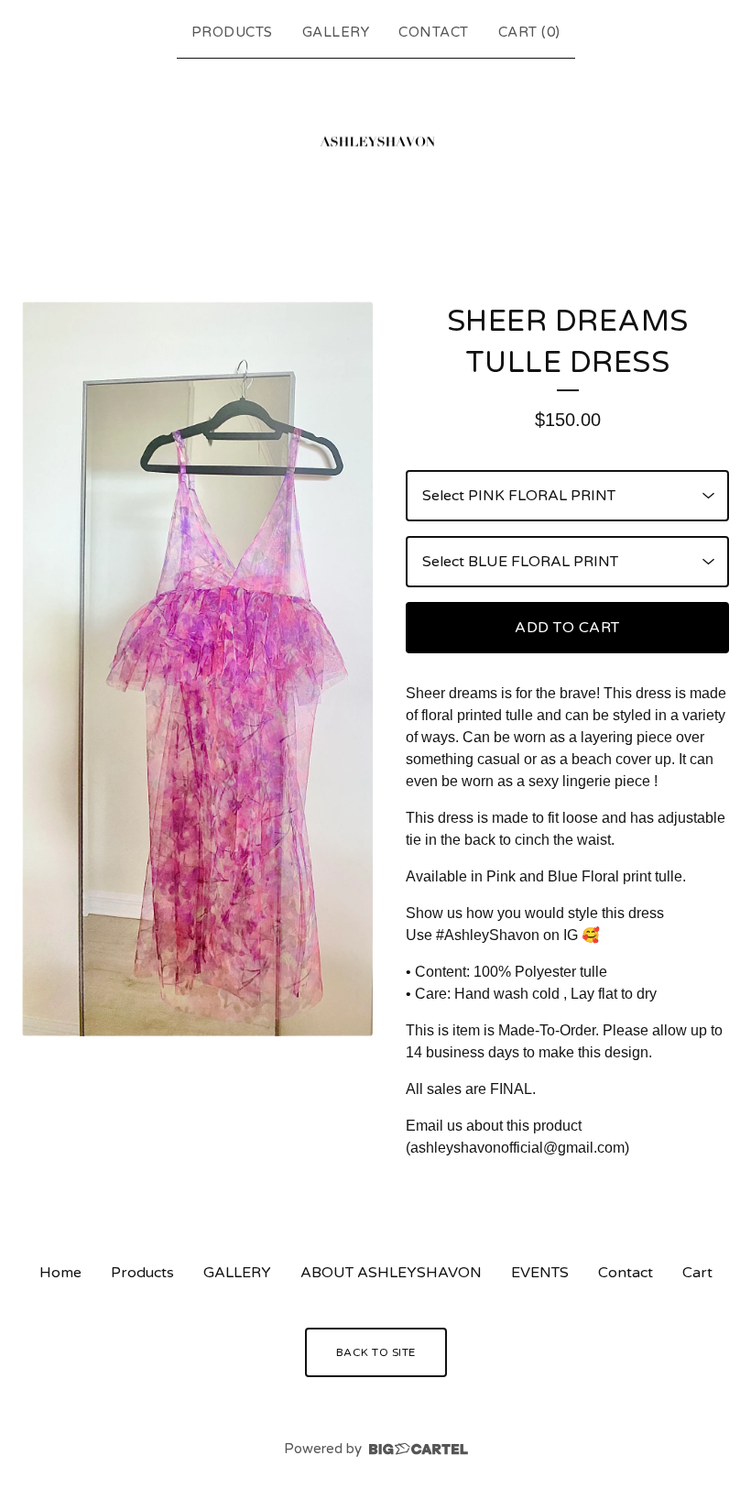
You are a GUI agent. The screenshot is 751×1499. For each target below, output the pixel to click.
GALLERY (336, 32)
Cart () (529, 32)
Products (232, 32)
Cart (697, 1273)
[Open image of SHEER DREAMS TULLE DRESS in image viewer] (197, 668)
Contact (433, 32)
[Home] (375, 147)
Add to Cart (567, 627)
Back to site (376, 1352)
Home (60, 1273)
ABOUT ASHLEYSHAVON (391, 1273)
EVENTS (540, 1273)
